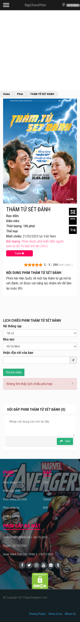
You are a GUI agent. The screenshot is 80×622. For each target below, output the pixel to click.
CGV (45, 482)
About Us (70, 614)
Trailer (18, 253)
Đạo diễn (12, 216)
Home (6, 94)
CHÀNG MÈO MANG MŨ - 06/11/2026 (25, 537)
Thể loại (12, 231)
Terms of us (55, 614)
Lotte (46, 491)
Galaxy (47, 499)
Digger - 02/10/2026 (15, 545)
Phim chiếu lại (11, 508)
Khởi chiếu (13, 236)
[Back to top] (70, 610)
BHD (45, 508)
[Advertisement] (40, 50)
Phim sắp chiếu (12, 491)
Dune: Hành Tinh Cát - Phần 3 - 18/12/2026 (28, 554)
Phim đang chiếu (13, 482)
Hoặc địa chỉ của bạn (18, 353)
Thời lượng (14, 226)
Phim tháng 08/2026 (15, 499)
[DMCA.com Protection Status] (40, 581)
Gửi (67, 441)
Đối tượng (13, 241)
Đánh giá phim (11, 516)
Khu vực (9, 339)
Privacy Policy (37, 614)
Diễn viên (12, 221)
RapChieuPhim (35, 5)
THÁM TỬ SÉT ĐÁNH (28, 209)
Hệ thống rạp (12, 326)
